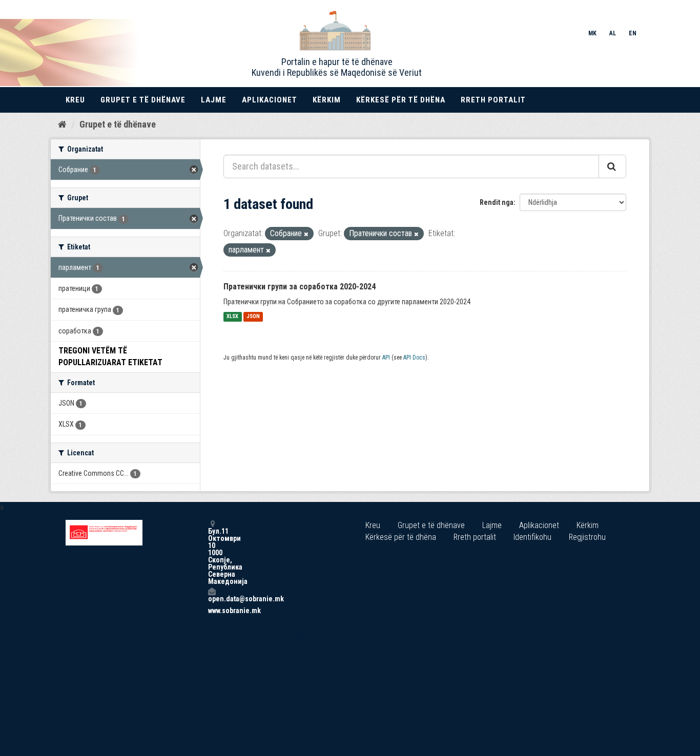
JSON (253, 316)
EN (632, 33)
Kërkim (327, 99)
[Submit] (612, 166)
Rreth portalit (493, 99)
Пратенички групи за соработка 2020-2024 (299, 286)
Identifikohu (532, 537)
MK (592, 33)
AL (612, 33)
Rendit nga (496, 202)
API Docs (414, 357)
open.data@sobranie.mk (211, 598)
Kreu (75, 99)
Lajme (214, 99)
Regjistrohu (587, 537)
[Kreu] (62, 124)
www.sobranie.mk (211, 610)
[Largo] (306, 234)
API (386, 357)
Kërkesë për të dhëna (400, 99)
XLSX (232, 316)
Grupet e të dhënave (143, 99)
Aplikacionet (269, 99)
